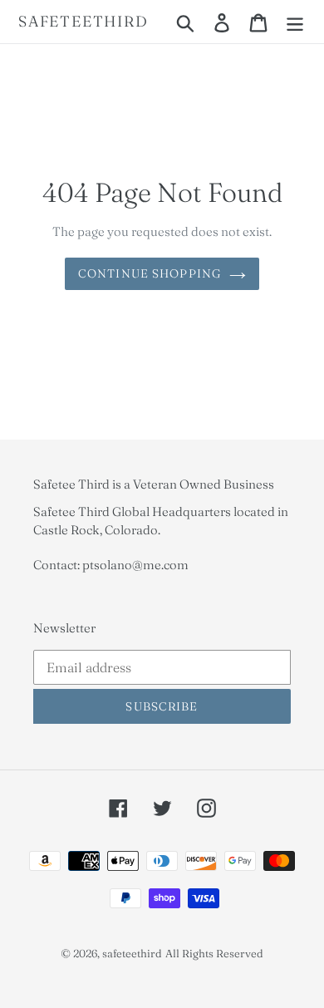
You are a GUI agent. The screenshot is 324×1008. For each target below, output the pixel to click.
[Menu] (295, 21)
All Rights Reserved (214, 953)
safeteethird (83, 21)
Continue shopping (149, 273)
